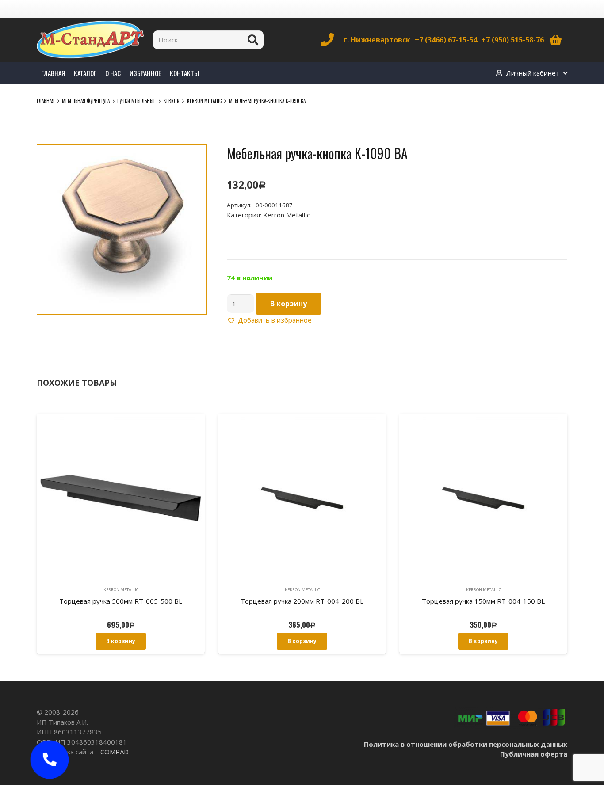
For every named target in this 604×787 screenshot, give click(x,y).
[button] (193, 158)
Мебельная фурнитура (86, 100)
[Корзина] (555, 40)
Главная (45, 100)
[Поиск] (253, 39)
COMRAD (114, 751)
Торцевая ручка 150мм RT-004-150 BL (483, 601)
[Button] (49, 759)
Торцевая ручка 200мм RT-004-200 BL (302, 601)
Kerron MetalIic (204, 100)
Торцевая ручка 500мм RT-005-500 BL (120, 601)
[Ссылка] (90, 40)
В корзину (288, 303)
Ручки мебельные (136, 100)
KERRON (172, 100)
